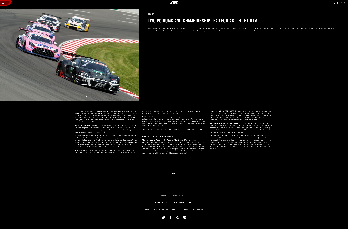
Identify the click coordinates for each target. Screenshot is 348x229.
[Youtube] (177, 217)
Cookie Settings (199, 210)
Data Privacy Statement (180, 210)
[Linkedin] (185, 217)
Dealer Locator (179, 203)
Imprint (146, 210)
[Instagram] (163, 217)
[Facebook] (170, 217)
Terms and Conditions (161, 210)
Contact (190, 203)
